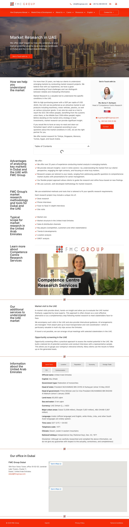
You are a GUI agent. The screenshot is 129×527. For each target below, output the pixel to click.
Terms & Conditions (116, 523)
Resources (79, 12)
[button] (88, 146)
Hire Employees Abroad (18, 12)
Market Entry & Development (41, 12)
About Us (59, 12)
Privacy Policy (79, 523)
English (90, 12)
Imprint (47, 523)
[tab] (49, 364)
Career (69, 12)
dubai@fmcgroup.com (17, 474)
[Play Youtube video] (79, 270)
